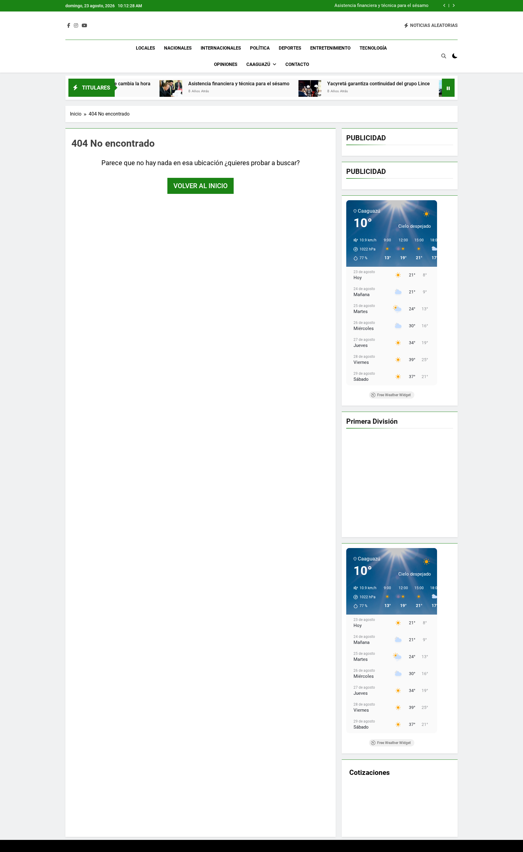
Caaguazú (258, 64)
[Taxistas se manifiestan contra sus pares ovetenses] (408, 91)
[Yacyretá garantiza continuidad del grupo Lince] (268, 91)
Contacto (297, 64)
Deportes (290, 48)
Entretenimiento (330, 48)
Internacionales (221, 48)
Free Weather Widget (394, 395)
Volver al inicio (200, 186)
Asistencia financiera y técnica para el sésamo (381, 5)
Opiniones (225, 64)
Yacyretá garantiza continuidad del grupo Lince (337, 84)
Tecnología (373, 48)
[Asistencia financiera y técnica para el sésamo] (129, 91)
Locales (145, 48)
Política (260, 48)
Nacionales (178, 48)
